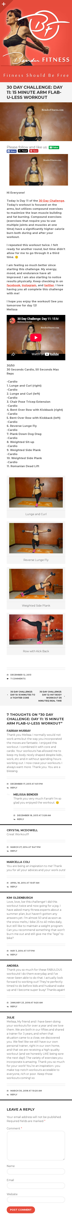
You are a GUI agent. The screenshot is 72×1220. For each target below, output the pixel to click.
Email (10, 1180)
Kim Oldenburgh (20, 897)
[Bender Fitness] (36, 43)
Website (12, 1194)
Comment (14, 1128)
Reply (13, 787)
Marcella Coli (18, 862)
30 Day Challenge (51, 200)
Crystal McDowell (22, 830)
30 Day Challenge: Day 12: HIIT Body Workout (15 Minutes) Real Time (50, 696)
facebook (13, 285)
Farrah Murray (19, 730)
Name (11, 1166)
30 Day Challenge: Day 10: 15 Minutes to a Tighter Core (22, 694)
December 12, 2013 (20, 675)
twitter (49, 285)
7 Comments (17, 678)
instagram (29, 285)
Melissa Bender (25, 794)
